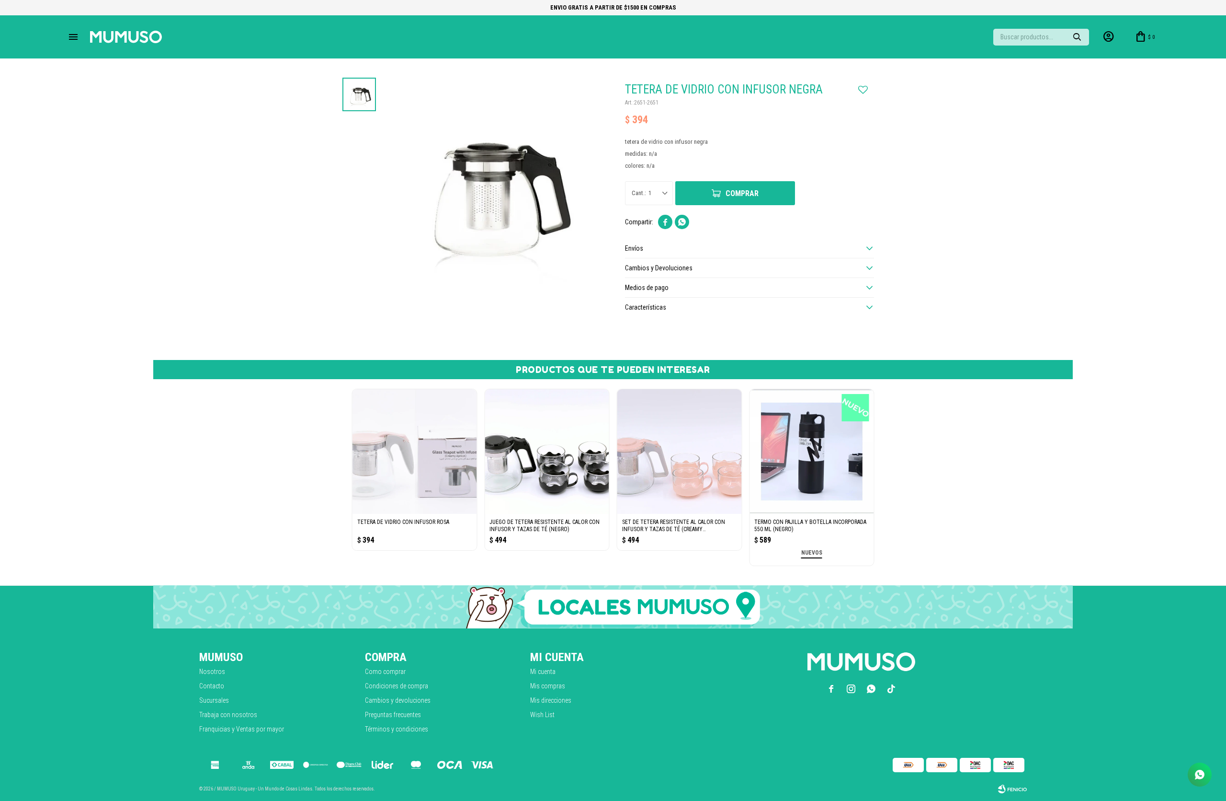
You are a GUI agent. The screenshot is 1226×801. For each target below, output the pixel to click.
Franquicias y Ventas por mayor (241, 729)
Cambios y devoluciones (398, 700)
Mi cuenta (543, 671)
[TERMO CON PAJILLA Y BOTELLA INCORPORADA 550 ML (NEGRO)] (811, 451)
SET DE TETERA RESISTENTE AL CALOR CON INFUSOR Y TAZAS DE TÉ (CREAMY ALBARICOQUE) (673, 526)
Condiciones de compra (396, 686)
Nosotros (212, 671)
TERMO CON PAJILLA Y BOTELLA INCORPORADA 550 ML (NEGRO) (810, 526)
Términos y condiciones (396, 729)
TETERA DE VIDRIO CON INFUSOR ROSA (403, 522)
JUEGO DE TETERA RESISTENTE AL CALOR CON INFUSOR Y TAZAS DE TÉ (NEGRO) (544, 526)
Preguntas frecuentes (393, 715)
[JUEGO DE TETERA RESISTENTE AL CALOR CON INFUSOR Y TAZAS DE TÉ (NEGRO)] (547, 451)
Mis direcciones (550, 700)
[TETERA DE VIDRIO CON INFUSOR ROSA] (414, 451)
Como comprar (385, 671)
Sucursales (214, 700)
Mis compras (547, 686)
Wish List (542, 715)
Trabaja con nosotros (228, 715)
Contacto (211, 686)
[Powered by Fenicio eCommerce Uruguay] (1012, 789)
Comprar (742, 193)
